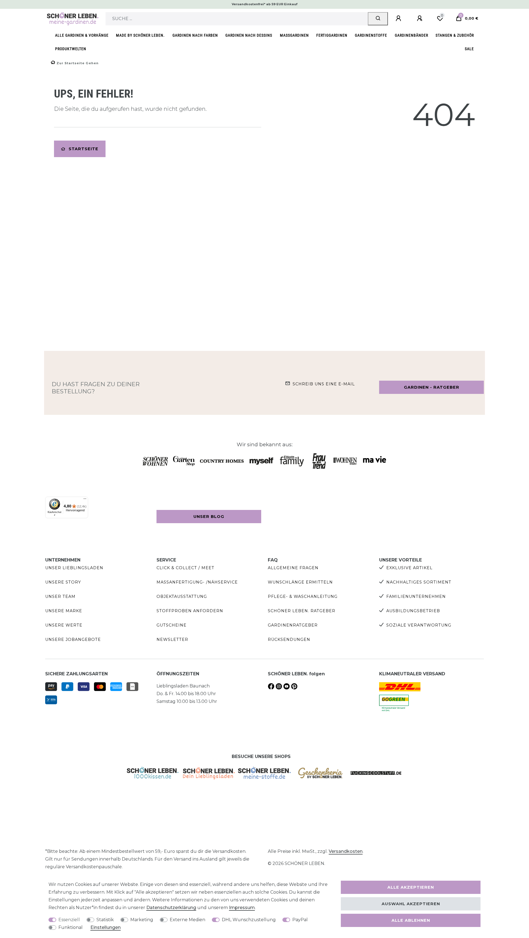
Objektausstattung (181, 596)
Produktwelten (70, 49)
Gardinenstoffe (371, 35)
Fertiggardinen (331, 35)
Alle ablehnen (411, 920)
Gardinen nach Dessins (248, 35)
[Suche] (378, 18)
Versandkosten (346, 851)
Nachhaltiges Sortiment (418, 582)
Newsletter (172, 639)
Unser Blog (208, 516)
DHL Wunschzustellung (249, 919)
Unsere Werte (63, 625)
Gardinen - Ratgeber (431, 387)
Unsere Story (63, 582)
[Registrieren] (420, 18)
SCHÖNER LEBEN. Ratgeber (301, 610)
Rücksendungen (289, 639)
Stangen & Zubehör (455, 35)
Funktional (70, 927)
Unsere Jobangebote (73, 639)
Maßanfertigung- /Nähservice (197, 582)
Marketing (141, 919)
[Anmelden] (399, 18)
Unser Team (60, 596)
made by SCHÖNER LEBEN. (140, 35)
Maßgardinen (294, 35)
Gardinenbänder (411, 35)
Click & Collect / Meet (185, 567)
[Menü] (85, 500)
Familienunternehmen (416, 596)
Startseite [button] (83, 148)
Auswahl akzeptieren (411, 903)
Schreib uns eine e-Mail (324, 383)
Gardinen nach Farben (195, 35)
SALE (469, 49)
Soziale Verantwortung (418, 625)
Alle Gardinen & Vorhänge (82, 35)
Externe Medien (187, 919)
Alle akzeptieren (410, 887)
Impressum (242, 907)
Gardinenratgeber (293, 625)
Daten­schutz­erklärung (171, 907)
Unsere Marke (63, 610)
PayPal (300, 919)
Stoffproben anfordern (189, 610)
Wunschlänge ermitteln (300, 582)
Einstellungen (105, 927)
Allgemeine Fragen (293, 567)
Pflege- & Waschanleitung (303, 596)
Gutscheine (171, 625)
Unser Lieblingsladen (74, 567)
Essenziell (69, 919)
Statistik (105, 919)
